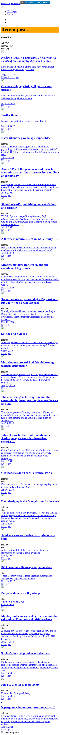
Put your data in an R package (20, 593)
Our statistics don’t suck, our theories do (26, 472)
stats (3, 481)
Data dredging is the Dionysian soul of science (30, 501)
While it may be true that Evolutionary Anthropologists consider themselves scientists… (25, 438)
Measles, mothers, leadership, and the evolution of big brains (24, 266)
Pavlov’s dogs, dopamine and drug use (25, 653)
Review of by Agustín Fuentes (28, 59)
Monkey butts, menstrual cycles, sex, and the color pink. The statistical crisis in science (29, 617)
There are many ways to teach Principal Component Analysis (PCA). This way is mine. (26, 577)
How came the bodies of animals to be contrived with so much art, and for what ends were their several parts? (28, 249)
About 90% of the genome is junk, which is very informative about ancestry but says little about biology (30, 172)
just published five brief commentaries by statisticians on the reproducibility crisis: (24, 551)
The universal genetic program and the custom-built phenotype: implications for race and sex (29, 400)
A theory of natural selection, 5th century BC (29, 238)
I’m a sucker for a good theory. (16, 693)
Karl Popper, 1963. (29, 485)
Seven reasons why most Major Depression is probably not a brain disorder (29, 301)
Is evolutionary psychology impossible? (25, 137)
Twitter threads (10, 115)
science (4, 144)
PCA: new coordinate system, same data (26, 567)
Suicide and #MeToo (14, 333)
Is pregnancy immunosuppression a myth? (28, 707)
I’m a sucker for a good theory (20, 684)
